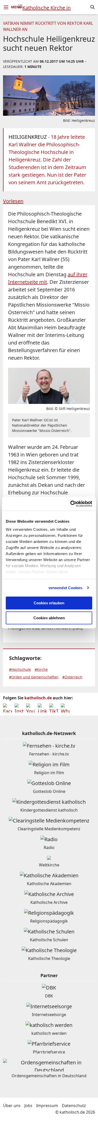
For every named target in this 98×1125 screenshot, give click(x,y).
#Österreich (72, 677)
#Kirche (41, 669)
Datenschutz (74, 1105)
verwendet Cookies (65, 588)
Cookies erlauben (49, 603)
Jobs (28, 1105)
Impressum (47, 1105)
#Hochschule (20, 669)
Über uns (12, 1105)
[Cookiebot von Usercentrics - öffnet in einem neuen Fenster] (70, 503)
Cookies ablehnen (49, 618)
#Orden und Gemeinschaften (34, 677)
